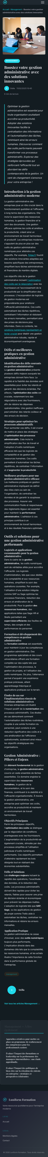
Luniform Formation (22, 1099)
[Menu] (42, 2)
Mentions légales (10, 1136)
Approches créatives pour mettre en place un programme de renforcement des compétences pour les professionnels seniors (23, 1043)
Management (16, 9)
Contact (6, 1140)
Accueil (6, 9)
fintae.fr (32, 255)
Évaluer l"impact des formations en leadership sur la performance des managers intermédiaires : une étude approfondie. (23, 1057)
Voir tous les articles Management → (22, 1003)
